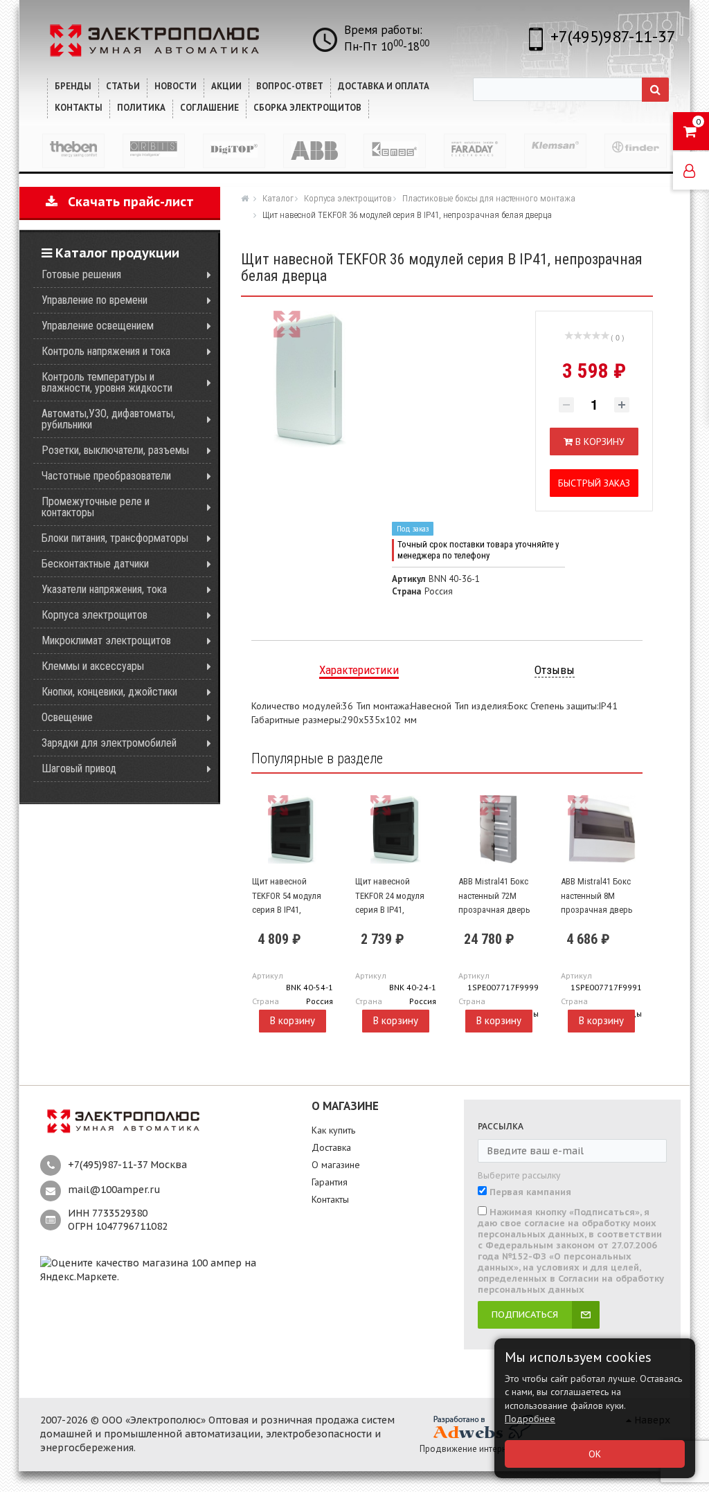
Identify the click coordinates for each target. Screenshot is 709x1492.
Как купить (333, 1130)
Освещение (67, 717)
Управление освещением (98, 325)
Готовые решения (81, 274)
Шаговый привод (79, 768)
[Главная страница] (246, 198)
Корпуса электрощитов (94, 614)
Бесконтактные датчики (95, 563)
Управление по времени (94, 300)
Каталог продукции (115, 253)
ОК (595, 1454)
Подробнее (530, 1418)
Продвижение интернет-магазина (488, 1449)
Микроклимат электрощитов (106, 640)
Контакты (330, 1199)
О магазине (336, 1164)
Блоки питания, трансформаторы (115, 538)
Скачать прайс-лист (125, 202)
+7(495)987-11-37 (613, 36)
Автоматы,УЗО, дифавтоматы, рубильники (108, 419)
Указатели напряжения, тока (104, 589)
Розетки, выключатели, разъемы (115, 450)
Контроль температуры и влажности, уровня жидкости (107, 382)
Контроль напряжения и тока (106, 351)
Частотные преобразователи (106, 475)
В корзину (292, 1020)
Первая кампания (530, 1192)
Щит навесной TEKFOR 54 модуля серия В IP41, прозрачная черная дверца (290, 909)
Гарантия (330, 1182)
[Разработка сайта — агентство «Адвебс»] (482, 1427)
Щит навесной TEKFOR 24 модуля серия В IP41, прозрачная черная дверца (393, 909)
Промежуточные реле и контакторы (96, 507)
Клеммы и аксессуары (93, 666)
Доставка (331, 1147)
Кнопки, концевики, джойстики (109, 691)
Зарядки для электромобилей (109, 742)
